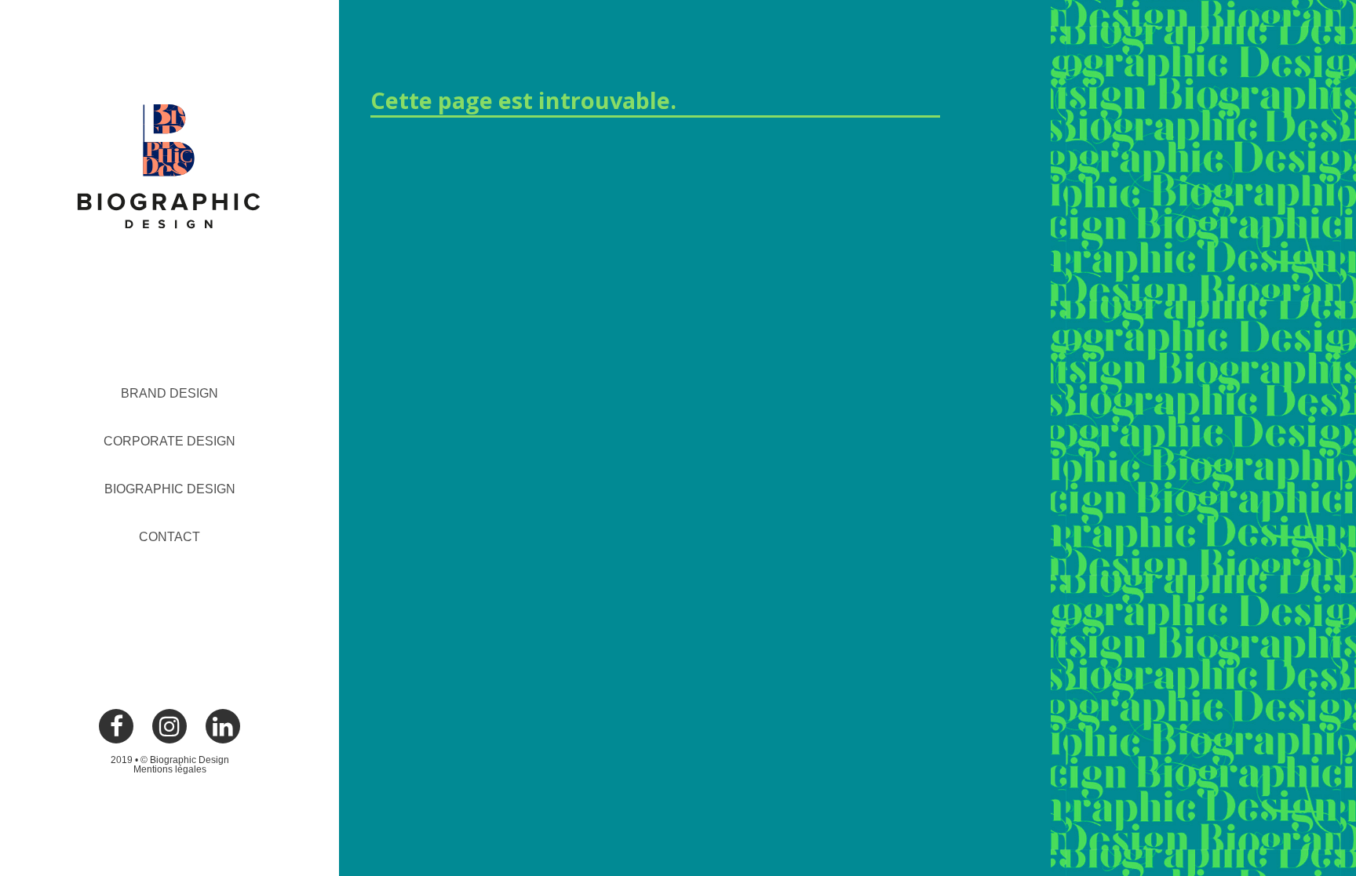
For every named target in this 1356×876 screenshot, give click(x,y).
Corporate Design (169, 441)
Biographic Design (169, 489)
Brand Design (169, 393)
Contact (169, 536)
